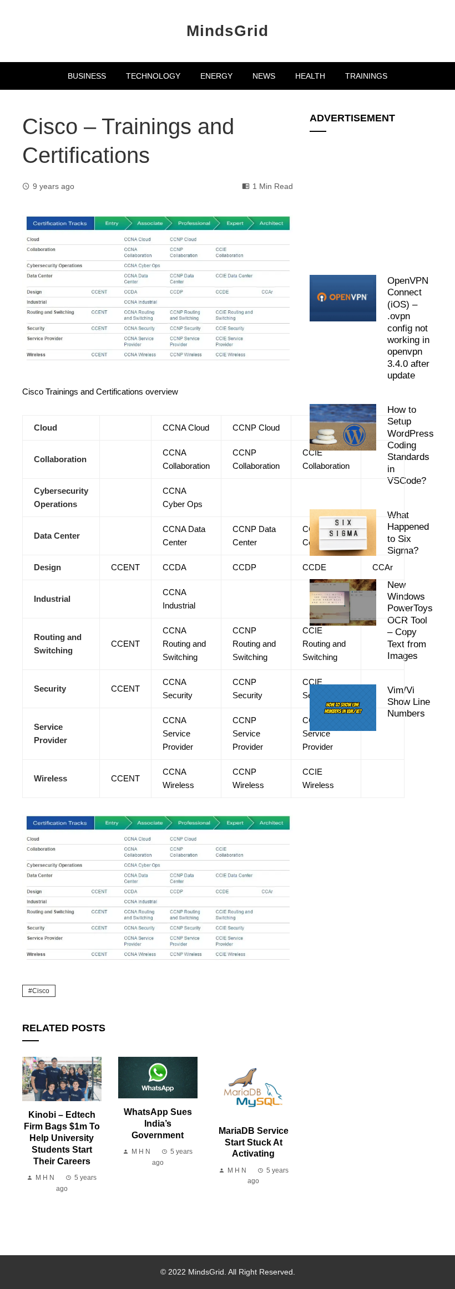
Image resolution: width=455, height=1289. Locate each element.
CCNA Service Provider (178, 733)
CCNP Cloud (256, 427)
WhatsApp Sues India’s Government (158, 1123)
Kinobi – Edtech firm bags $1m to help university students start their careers (62, 1137)
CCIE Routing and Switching (324, 644)
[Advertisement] (371, 197)
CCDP (244, 567)
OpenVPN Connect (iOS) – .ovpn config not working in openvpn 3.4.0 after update (408, 328)
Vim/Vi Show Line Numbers (408, 702)
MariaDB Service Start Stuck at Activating (254, 1142)
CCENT (125, 567)
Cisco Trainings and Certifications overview (100, 391)
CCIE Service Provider (317, 733)
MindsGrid (227, 30)
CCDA (174, 567)
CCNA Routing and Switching (184, 644)
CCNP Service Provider (247, 733)
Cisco (40, 991)
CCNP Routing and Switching (254, 644)
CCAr (382, 567)
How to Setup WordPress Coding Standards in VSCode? (410, 445)
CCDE (314, 567)
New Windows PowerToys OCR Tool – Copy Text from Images (410, 620)
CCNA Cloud (186, 427)
